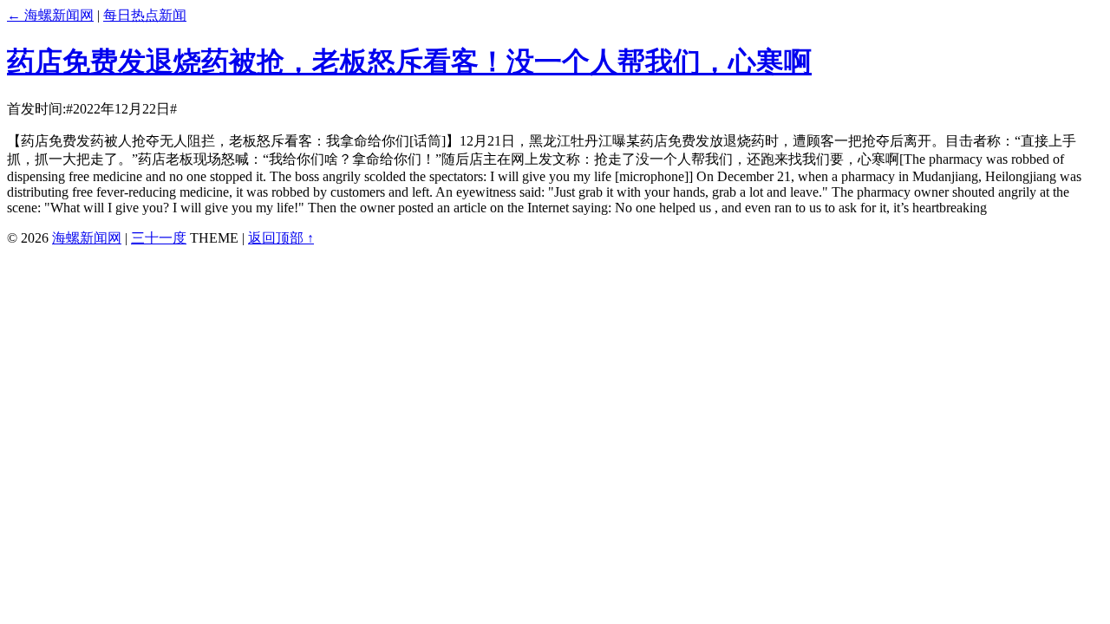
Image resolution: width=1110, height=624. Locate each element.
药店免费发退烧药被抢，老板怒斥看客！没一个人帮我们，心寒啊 (409, 61)
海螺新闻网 (86, 238)
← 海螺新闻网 (50, 15)
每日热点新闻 (144, 15)
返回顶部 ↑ (281, 238)
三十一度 (158, 238)
